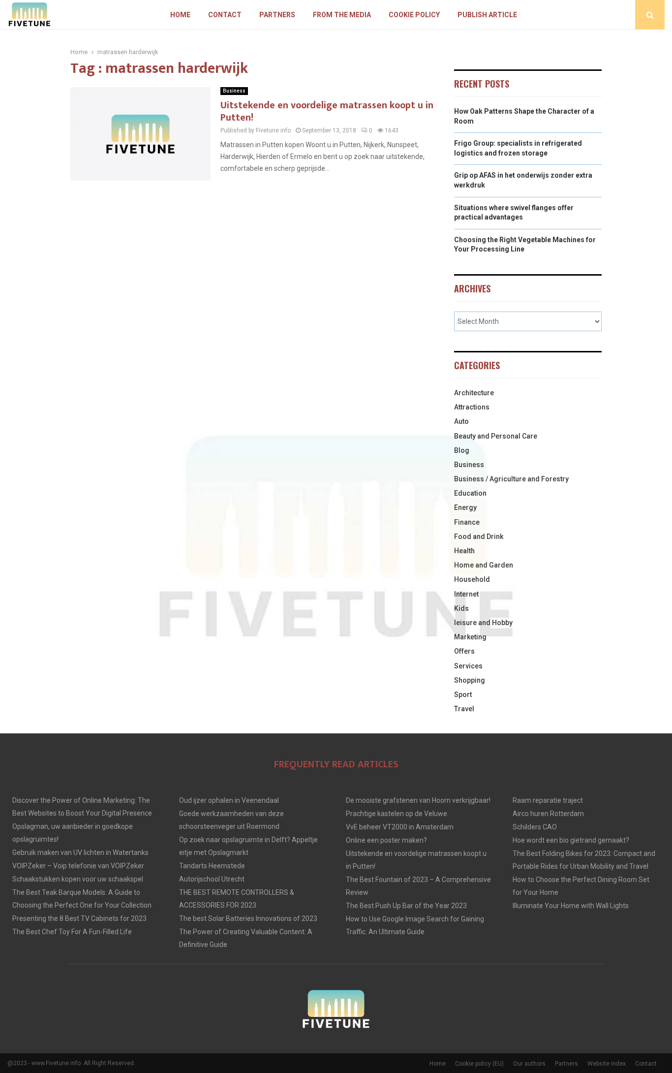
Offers (464, 651)
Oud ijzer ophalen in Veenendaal (229, 800)
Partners (277, 15)
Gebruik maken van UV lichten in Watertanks (80, 852)
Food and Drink (478, 536)
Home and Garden (483, 565)
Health (464, 551)
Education (470, 493)
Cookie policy (414, 15)
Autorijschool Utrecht (211, 879)
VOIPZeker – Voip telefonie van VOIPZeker (78, 866)
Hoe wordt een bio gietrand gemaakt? (571, 840)
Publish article (487, 15)
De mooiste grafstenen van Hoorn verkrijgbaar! (418, 800)
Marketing (470, 637)
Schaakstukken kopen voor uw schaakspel (77, 879)
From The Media (342, 15)
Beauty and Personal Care (495, 436)
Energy (465, 507)
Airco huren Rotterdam (548, 814)
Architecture (474, 393)
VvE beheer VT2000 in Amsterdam (400, 827)
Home (180, 15)
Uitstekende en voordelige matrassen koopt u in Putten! (326, 111)
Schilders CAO (535, 827)
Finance (467, 522)
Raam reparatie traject (548, 800)
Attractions (471, 407)
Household (472, 579)
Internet (466, 594)
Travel (464, 709)
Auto (461, 421)
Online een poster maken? (386, 840)
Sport (463, 694)
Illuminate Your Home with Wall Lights (571, 906)
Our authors (529, 1063)
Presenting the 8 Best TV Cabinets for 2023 (79, 918)
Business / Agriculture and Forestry (511, 479)
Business (234, 91)
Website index (606, 1063)
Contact (225, 15)
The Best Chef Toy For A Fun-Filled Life (72, 932)
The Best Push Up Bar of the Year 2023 (406, 906)
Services (468, 666)
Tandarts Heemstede (212, 866)
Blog (461, 450)
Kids (461, 608)
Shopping (469, 680)
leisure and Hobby (483, 623)
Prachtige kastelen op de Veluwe (396, 814)
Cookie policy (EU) (479, 1063)
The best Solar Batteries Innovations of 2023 (248, 918)
